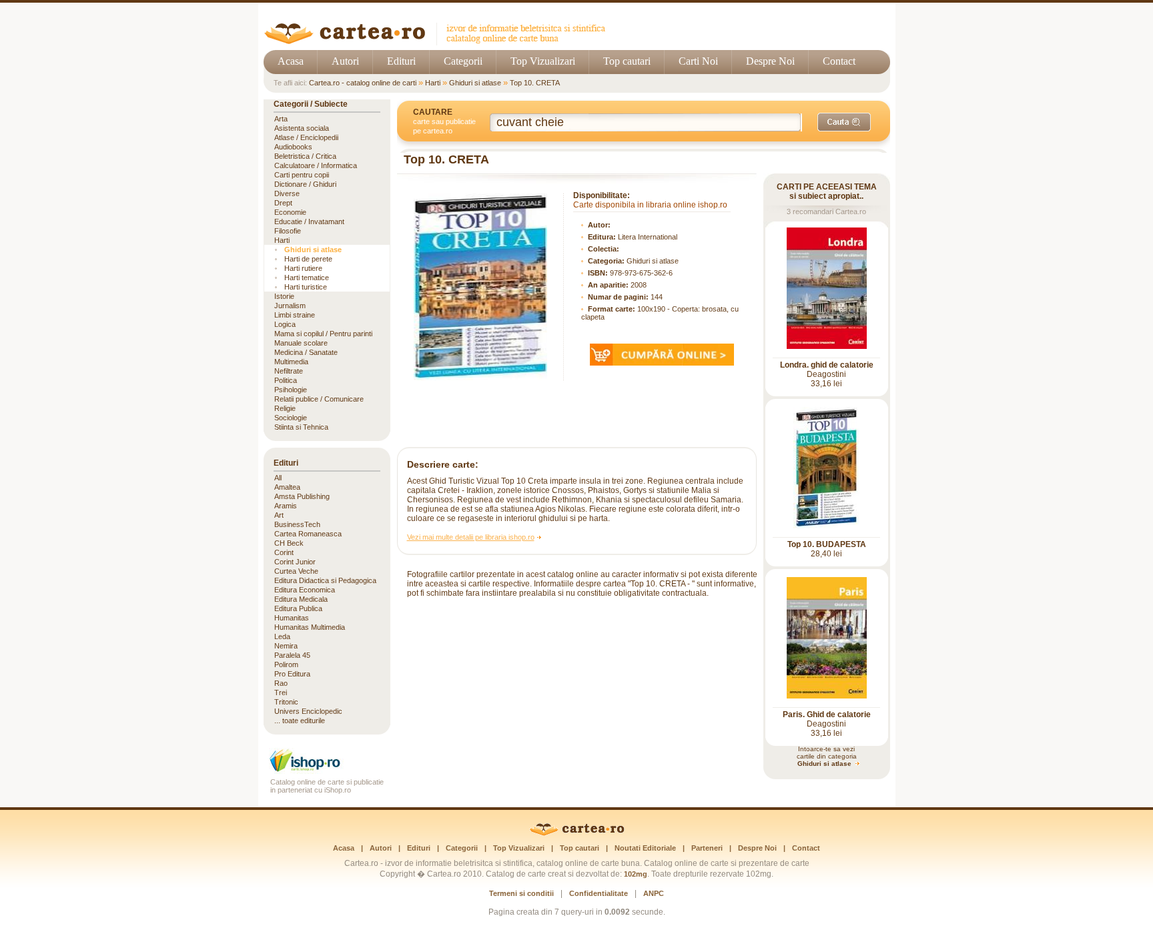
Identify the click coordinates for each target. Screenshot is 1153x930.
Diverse (287, 193)
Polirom (286, 664)
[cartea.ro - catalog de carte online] (439, 41)
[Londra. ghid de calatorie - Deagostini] (826, 346)
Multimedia (291, 362)
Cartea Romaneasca (308, 534)
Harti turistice (305, 287)
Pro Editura (292, 674)
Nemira (286, 646)
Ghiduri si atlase (475, 83)
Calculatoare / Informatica (315, 165)
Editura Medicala (301, 599)
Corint (284, 552)
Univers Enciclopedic (308, 711)
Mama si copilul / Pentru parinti (323, 334)
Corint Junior (295, 562)
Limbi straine (294, 315)
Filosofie (287, 231)
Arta (281, 119)
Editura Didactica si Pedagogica (325, 580)
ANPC (653, 893)
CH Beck (289, 543)
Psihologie (290, 390)
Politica (285, 380)
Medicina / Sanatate (306, 352)
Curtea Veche (296, 571)
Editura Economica (304, 590)
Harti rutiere (303, 268)
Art (279, 515)
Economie (290, 212)
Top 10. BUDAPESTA (826, 544)
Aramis (285, 506)
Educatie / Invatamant (309, 221)
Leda (282, 636)
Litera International (647, 237)
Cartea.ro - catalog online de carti (362, 83)
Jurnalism (290, 306)
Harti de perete (308, 259)
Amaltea (287, 487)
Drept (283, 203)
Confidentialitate (598, 893)
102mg (635, 874)
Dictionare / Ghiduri (305, 184)
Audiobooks (293, 147)
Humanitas (291, 618)
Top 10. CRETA (535, 83)
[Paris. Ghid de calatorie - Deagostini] (826, 696)
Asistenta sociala (301, 128)
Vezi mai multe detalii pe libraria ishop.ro (470, 537)
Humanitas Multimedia (309, 627)
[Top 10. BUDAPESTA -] (826, 525)
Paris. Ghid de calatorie (827, 714)
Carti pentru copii (301, 175)
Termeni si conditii (521, 893)
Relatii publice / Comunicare (319, 399)
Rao (281, 683)
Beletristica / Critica (305, 156)
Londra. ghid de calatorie (826, 365)
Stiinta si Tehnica (301, 427)
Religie (285, 408)
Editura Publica (298, 608)
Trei (280, 692)
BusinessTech (297, 524)
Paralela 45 (292, 655)
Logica (285, 324)
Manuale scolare (301, 343)
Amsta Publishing (302, 496)
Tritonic (286, 702)
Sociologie (290, 418)
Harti (432, 83)
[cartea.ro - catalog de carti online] (577, 833)
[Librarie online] (327, 770)
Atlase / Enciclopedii (306, 137)
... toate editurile (299, 721)
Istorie (284, 296)
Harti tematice (306, 278)
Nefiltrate (288, 371)
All (278, 478)
